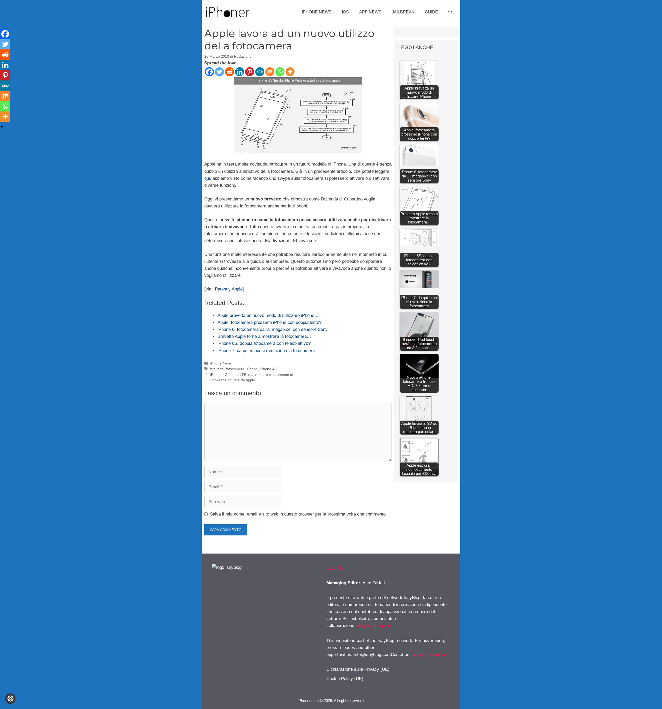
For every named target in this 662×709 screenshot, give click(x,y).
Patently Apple (229, 289)
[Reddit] (229, 71)
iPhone (252, 369)
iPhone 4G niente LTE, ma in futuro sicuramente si (251, 374)
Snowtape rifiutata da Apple (232, 380)
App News (370, 12)
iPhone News (317, 12)
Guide (431, 12)
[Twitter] (219, 71)
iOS (345, 12)
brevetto (217, 369)
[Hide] (2, 127)
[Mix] (269, 71)
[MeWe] (259, 71)
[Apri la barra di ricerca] (450, 12)
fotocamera (235, 369)
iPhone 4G (268, 369)
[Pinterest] (249, 71)
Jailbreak (403, 12)
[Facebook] (209, 71)
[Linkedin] (239, 71)
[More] (290, 71)
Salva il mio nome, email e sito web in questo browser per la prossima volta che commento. (298, 514)
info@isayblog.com (374, 625)
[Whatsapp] (279, 71)
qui (207, 178)
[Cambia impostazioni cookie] (10, 698)
